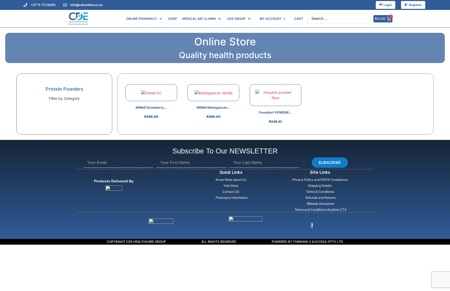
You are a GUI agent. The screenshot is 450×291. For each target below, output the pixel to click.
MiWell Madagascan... (213, 107)
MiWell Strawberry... (151, 107)
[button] (145, 18)
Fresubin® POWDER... (275, 112)
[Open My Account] (284, 18)
